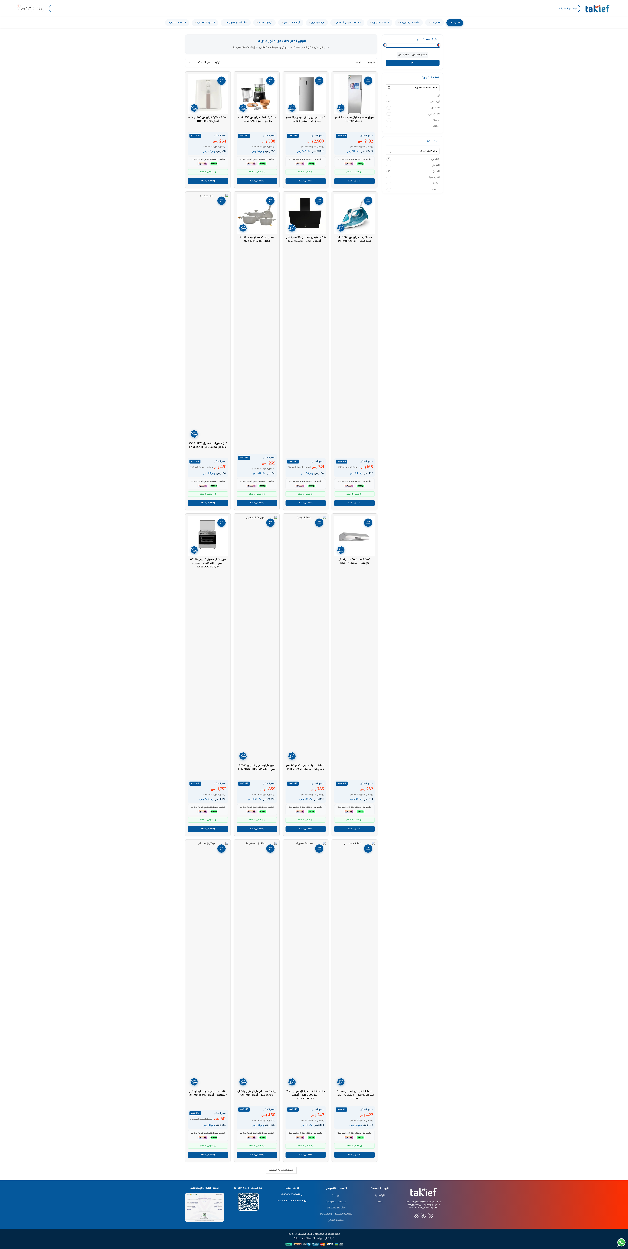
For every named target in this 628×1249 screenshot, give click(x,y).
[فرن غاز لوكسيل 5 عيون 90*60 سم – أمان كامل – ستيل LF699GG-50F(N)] (208, 536)
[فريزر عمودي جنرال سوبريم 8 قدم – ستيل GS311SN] (354, 94)
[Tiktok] (423, 1215)
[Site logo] (597, 9)
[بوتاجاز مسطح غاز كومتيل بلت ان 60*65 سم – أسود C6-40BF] (257, 965)
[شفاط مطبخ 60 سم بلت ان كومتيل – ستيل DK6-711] (354, 536)
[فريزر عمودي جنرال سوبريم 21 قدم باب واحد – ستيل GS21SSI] (306, 94)
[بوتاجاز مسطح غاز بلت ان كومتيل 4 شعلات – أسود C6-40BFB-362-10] (208, 965)
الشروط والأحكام (336, 1208)
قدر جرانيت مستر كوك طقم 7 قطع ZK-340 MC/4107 (257, 239)
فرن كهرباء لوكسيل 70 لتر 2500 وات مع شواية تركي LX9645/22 (208, 445)
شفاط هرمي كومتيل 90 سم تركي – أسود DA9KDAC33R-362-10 (306, 239)
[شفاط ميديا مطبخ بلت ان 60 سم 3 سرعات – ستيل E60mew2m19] (306, 639)
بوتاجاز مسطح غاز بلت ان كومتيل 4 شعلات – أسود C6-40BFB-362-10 (208, 1095)
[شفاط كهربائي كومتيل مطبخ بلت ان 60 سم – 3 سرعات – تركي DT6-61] (354, 965)
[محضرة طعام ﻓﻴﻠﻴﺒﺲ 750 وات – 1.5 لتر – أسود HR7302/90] (257, 94)
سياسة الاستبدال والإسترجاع (336, 1214)
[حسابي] (40, 8)
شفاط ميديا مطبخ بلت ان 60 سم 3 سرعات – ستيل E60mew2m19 (305, 767)
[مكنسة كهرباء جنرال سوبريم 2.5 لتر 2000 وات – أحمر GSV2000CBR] (306, 965)
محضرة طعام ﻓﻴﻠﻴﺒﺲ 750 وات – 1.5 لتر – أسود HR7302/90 (257, 119)
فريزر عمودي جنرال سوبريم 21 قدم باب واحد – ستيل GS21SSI (305, 119)
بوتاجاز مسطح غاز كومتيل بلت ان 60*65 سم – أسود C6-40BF (256, 1093)
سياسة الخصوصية (336, 1202)
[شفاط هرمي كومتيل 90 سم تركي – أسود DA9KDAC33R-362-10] (306, 214)
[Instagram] (430, 1215)
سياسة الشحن (336, 1220)
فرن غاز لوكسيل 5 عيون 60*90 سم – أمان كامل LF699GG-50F (256, 767)
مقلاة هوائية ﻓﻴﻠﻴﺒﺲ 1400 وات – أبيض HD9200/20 (207, 119)
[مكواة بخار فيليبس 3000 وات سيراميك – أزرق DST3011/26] (354, 214)
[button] (354, 181)
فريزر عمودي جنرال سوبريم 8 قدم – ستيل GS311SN (354, 119)
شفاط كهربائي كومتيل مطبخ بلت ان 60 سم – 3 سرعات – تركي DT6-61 (354, 1095)
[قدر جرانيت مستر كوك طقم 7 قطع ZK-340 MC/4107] (257, 214)
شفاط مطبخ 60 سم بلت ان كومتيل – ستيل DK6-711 (354, 561)
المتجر (379, 1202)
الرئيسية (371, 62)
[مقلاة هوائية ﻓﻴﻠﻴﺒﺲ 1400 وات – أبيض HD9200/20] (208, 94)
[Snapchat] (416, 1215)
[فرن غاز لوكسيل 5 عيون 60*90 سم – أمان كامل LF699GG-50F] (257, 639)
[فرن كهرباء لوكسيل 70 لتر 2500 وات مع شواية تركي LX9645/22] (208, 317)
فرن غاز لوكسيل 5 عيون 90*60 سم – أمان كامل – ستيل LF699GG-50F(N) (208, 563)
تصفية (412, 62)
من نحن (336, 1195)
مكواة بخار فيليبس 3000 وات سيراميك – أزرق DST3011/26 (354, 239)
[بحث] (54, 8)
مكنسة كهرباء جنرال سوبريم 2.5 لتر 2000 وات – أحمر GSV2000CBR (305, 1095)
